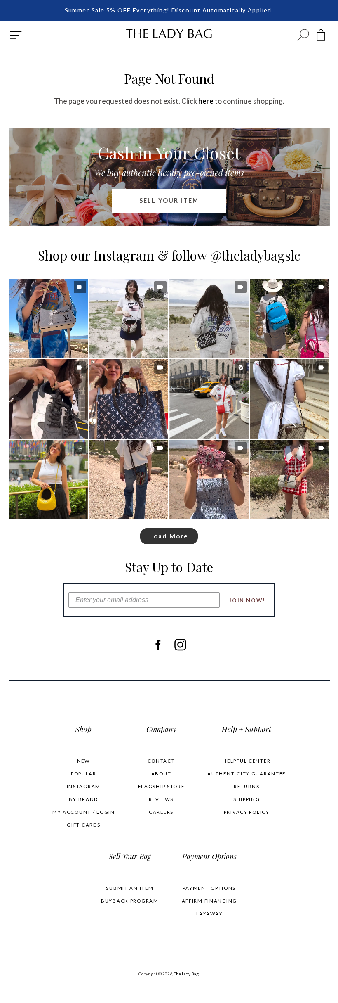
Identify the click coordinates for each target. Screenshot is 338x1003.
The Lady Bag (186, 973)
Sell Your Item (169, 200)
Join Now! (247, 600)
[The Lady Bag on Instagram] (180, 645)
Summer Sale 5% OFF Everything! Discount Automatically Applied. (169, 10)
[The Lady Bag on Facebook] (157, 645)
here (206, 100)
